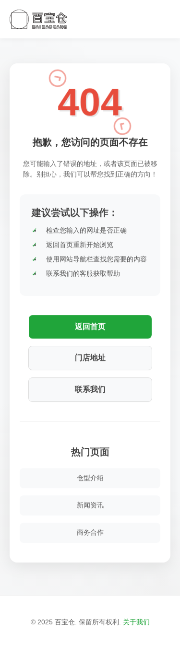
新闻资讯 (90, 504)
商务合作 (90, 532)
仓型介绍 (90, 477)
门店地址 (90, 357)
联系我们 (90, 389)
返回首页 (90, 326)
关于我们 (136, 622)
